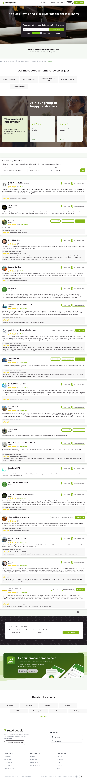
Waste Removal (19, 86)
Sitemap (65, 776)
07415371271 (80, 589)
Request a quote (78, 183)
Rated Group (60, 759)
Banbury (48, 705)
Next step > (71, 632)
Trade (30, 168)
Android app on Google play (33, 671)
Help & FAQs (7, 765)
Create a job (7, 756)
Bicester (68, 705)
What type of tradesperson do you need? (21, 630)
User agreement (9, 768)
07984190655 (80, 517)
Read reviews (23, 186)
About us (59, 756)
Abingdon (9, 705)
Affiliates (59, 765)
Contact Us (71, 776)
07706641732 (80, 221)
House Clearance (9, 79)
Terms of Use (44, 776)
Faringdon (77, 711)
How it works (8, 762)
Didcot (58, 711)
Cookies (59, 776)
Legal (58, 768)
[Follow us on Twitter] (76, 776)
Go (83, 170)
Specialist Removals (68, 79)
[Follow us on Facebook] (79, 776)
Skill (56, 168)
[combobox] (15, 170)
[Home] (1, 61)
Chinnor (19, 711)
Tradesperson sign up (15, 742)
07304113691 (80, 330)
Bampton (29, 705)
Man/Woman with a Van (48, 79)
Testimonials (8, 759)
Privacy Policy (52, 776)
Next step (56, 29)
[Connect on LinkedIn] (82, 776)
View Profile (66, 183)
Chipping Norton (38, 711)
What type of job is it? (42, 630)
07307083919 (80, 359)
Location (5, 168)
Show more (43, 716)
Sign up (32, 756)
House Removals (29, 79)
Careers (59, 762)
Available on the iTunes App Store (23, 671)
